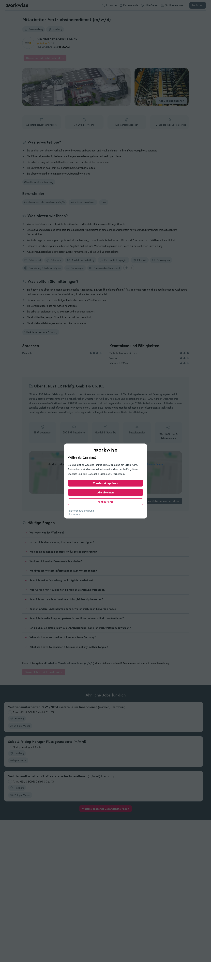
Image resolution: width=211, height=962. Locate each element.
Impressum (75, 514)
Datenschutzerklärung (81, 510)
